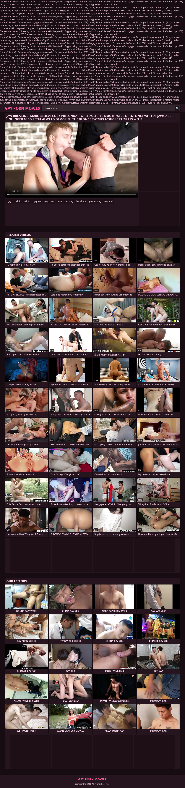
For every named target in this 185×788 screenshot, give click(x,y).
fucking (69, 201)
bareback (81, 201)
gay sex (37, 201)
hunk (59, 201)
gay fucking (95, 201)
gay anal (108, 201)
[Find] (177, 108)
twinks (27, 201)
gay (9, 201)
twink (17, 201)
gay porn (49, 201)
